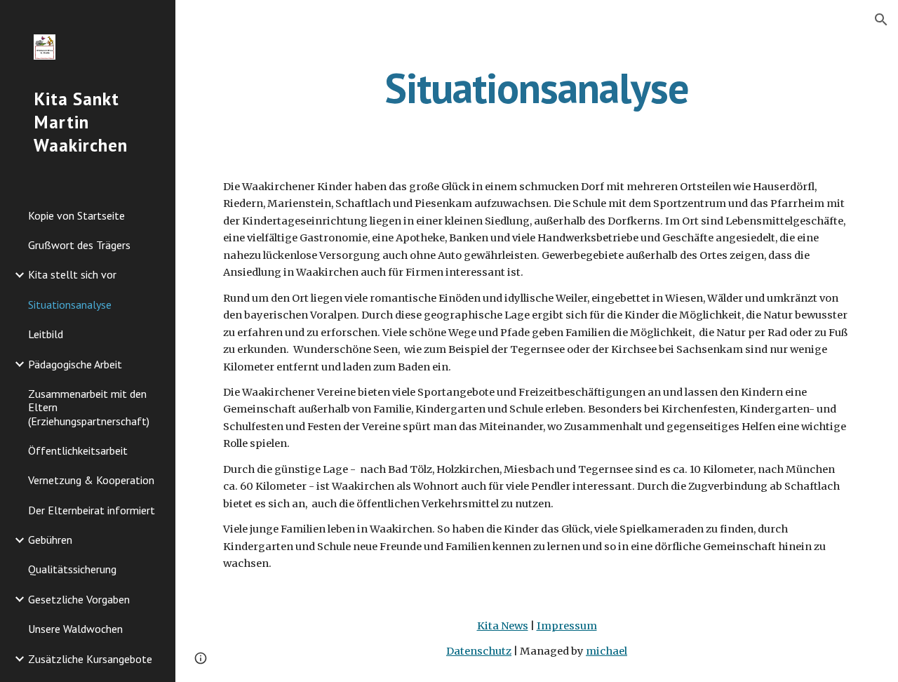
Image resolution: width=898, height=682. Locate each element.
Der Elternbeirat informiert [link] (91, 510)
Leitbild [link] (45, 334)
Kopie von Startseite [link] (76, 215)
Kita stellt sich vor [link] (72, 274)
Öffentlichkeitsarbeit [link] (78, 450)
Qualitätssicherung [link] (72, 569)
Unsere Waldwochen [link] (75, 629)
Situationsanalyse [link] (70, 304)
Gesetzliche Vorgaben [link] (79, 599)
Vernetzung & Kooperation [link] (91, 480)
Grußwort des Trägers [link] (79, 245)
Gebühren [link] (50, 540)
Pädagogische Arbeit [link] (75, 364)
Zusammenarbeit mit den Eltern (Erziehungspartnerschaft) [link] (88, 407)
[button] (881, 19)
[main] (537, 87)
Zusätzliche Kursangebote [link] (90, 659)
